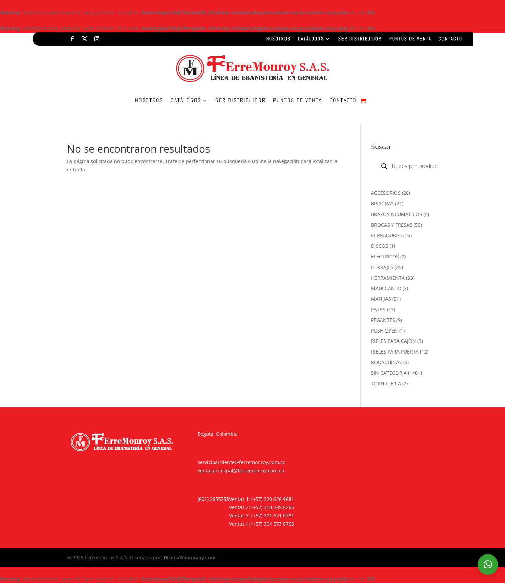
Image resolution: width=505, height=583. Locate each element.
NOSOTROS (278, 39)
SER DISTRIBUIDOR (360, 39)
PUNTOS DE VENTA (410, 39)
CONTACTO (450, 39)
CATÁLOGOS (311, 39)
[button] (488, 564)
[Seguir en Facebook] (72, 39)
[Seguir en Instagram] (97, 39)
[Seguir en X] (84, 39)
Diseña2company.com (190, 557)
